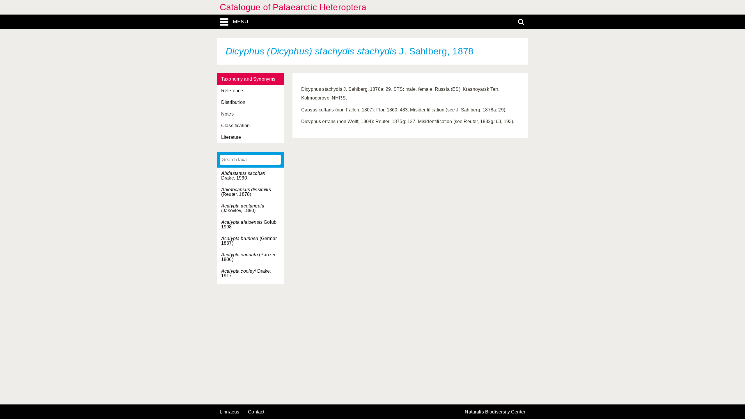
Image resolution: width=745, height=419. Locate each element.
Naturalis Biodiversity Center (495, 412)
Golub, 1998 (249, 224)
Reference (232, 90)
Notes (227, 113)
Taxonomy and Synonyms (248, 79)
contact (256, 411)
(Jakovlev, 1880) (242, 208)
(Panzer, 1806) (248, 257)
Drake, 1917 (246, 273)
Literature (231, 137)
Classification (235, 125)
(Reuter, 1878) (246, 192)
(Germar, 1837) (249, 241)
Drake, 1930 (243, 175)
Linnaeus (229, 412)
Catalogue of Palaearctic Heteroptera (293, 7)
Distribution (233, 102)
